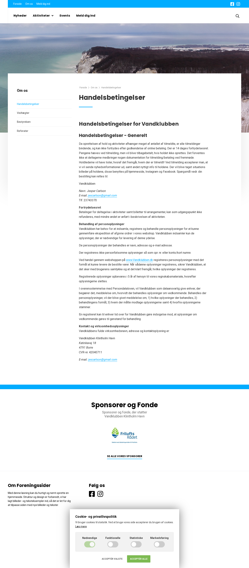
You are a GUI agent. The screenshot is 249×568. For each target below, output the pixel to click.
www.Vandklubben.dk (139, 260)
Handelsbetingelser (28, 104)
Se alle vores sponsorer (124, 456)
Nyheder (20, 15)
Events (65, 15)
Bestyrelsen (24, 121)
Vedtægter (23, 112)
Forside (17, 3)
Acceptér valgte (112, 559)
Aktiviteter (41, 15)
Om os (29, 3)
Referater (22, 130)
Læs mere (81, 526)
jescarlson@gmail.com (102, 195)
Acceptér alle (138, 559)
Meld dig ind (43, 3)
